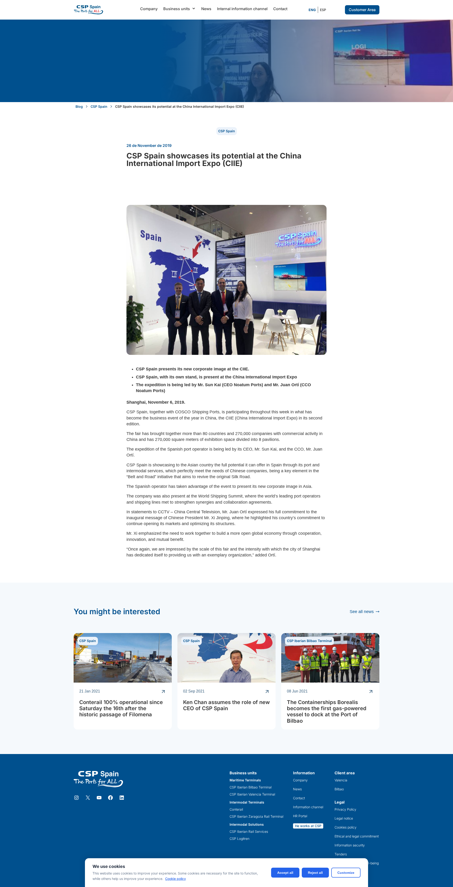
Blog (79, 106)
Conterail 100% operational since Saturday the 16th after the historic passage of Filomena (121, 708)
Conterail (236, 809)
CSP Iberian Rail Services (249, 831)
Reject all (315, 873)
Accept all (285, 873)
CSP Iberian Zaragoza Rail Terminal (256, 816)
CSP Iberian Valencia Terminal (252, 794)
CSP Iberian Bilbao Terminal (309, 641)
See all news (362, 611)
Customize (345, 873)
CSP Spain (99, 106)
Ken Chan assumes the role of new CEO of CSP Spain (226, 705)
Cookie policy (175, 879)
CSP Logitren (239, 838)
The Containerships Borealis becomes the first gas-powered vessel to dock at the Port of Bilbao (326, 711)
